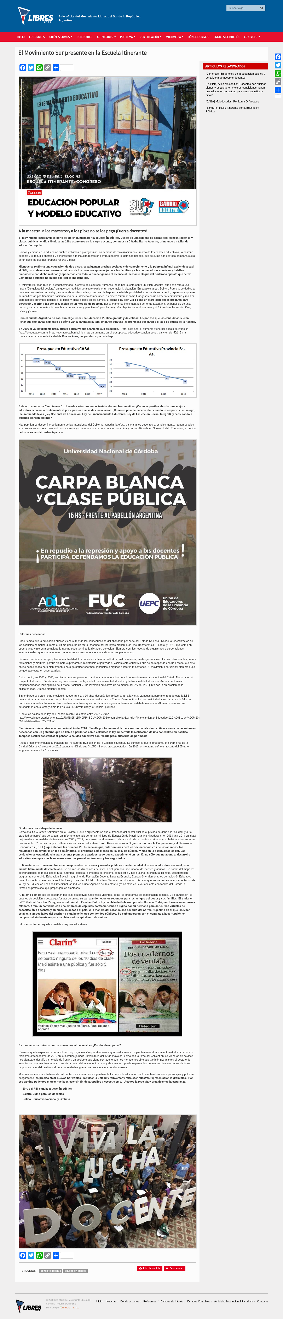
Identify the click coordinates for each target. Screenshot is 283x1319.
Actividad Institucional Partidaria (233, 1301)
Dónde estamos (198, 37)
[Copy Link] (278, 82)
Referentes (84, 37)
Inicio (21, 37)
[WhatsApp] (278, 73)
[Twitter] (278, 65)
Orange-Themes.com (70, 1307)
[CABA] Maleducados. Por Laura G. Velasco (232, 101)
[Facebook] (278, 57)
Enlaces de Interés (226, 37)
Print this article (149, 1268)
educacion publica (75, 1270)
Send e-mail (174, 1268)
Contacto (262, 1301)
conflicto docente (51, 1270)
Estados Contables (198, 1301)
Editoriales (37, 37)
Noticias (111, 1301)
